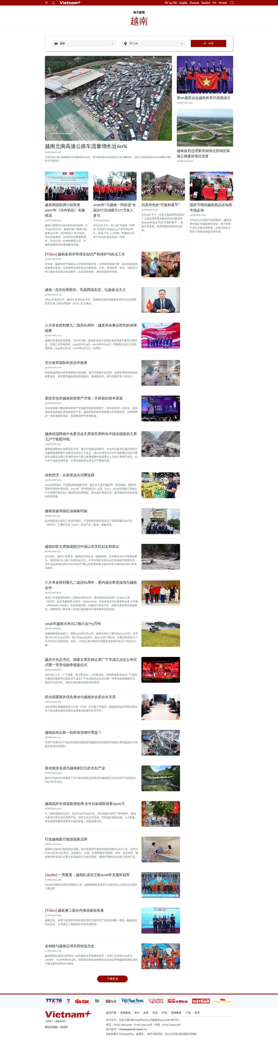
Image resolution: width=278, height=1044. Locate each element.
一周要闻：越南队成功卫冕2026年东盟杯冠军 (93, 875)
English (183, 2)
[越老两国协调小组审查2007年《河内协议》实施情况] (66, 186)
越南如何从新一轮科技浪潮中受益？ (73, 733)
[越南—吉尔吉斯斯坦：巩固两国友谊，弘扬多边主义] (160, 300)
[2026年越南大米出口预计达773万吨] (160, 634)
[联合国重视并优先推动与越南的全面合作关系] (160, 707)
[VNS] (133, 1001)
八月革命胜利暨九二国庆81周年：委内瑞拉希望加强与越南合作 (91, 585)
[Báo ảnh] (201, 1001)
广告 (188, 1012)
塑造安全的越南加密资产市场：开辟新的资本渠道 (84, 398)
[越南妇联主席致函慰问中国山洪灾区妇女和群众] (160, 557)
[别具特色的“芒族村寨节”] (163, 186)
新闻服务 (176, 1012)
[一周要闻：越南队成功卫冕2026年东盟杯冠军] (160, 885)
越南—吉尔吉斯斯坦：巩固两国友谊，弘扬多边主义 (85, 290)
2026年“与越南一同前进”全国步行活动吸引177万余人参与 (114, 210)
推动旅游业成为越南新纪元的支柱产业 (75, 768)
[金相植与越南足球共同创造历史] (160, 956)
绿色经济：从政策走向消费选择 (69, 475)
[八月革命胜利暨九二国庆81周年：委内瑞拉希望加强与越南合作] (160, 593)
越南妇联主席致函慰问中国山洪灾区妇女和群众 (82, 547)
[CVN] (156, 1001)
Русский (223, 3)
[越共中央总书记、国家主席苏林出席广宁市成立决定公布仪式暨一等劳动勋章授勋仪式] (160, 670)
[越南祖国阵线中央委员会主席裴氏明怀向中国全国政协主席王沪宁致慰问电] (160, 444)
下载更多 (112, 978)
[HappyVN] (223, 1001)
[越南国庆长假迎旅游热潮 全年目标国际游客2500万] (160, 814)
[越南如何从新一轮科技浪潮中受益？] (160, 743)
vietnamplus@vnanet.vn (133, 1029)
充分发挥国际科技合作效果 (66, 363)
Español (205, 2)
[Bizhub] (111, 1001)
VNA (164, 1012)
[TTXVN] (54, 1001)
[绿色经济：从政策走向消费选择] (160, 485)
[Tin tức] (82, 1001)
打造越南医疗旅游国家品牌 (66, 839)
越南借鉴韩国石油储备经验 (66, 511)
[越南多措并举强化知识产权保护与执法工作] (160, 264)
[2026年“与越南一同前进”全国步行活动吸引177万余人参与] (115, 186)
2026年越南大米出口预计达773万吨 (73, 624)
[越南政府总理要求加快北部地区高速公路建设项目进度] (205, 128)
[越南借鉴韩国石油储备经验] (160, 521)
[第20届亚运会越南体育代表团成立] (205, 74)
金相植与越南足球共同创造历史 (69, 946)
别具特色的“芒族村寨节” (160, 205)
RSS (137, 1012)
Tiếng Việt (171, 2)
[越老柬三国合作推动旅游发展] (160, 921)
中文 (214, 3)
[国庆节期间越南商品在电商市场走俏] (211, 186)
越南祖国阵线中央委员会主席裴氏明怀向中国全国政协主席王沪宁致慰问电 (91, 436)
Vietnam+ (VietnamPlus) (70, 2)
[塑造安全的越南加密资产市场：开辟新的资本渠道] (160, 408)
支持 (145, 1012)
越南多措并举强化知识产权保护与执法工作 (91, 254)
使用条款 (125, 1012)
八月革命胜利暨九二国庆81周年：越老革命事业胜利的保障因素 (91, 328)
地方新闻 (139, 12)
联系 (197, 1012)
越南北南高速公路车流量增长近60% (86, 146)
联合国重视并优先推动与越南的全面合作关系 (80, 697)
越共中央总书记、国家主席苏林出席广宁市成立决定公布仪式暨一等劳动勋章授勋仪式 (91, 662)
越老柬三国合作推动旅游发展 (80, 910)
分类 (210, 43)
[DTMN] (177, 1001)
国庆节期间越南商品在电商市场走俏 (211, 207)
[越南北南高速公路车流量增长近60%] (108, 98)
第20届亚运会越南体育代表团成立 (204, 98)
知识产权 (111, 1012)
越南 (139, 21)
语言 (155, 1012)
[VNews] (68, 1001)
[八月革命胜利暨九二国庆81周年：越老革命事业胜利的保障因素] (160, 335)
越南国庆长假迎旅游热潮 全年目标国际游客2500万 (85, 804)
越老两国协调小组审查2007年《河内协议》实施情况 (65, 210)
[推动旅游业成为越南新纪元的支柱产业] (160, 778)
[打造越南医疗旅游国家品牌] (160, 849)
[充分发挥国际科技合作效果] (160, 373)
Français (194, 2)
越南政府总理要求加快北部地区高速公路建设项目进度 (203, 153)
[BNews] (97, 1001)
